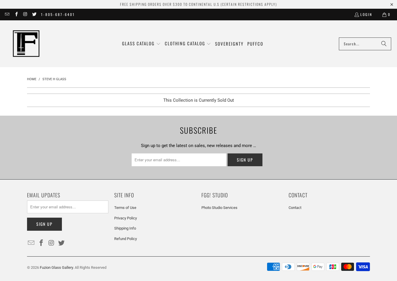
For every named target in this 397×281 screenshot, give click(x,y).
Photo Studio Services (219, 207)
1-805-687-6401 (58, 14)
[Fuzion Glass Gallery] (26, 43)
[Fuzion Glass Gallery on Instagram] (25, 14)
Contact (295, 207)
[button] (141, 43)
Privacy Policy (125, 218)
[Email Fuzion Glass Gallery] (6, 14)
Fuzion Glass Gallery (56, 267)
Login (366, 14)
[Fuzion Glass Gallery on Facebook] (15, 14)
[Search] (384, 43)
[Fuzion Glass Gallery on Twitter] (34, 14)
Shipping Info (125, 228)
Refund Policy (125, 239)
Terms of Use (125, 207)
